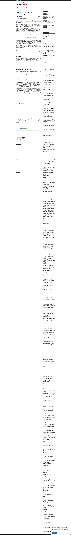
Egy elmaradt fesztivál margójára (51, 432)
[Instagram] (54, 0)
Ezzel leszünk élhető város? (50, 95)
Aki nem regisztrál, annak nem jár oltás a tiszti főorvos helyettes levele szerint (49, 313)
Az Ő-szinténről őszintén (49, 122)
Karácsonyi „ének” (48, 502)
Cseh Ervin (44, 182)
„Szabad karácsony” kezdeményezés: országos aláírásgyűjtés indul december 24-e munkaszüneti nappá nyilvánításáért (51, 21)
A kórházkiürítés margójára (49, 396)
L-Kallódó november (49, 522)
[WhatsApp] (26, 18)
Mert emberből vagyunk (49, 400)
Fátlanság (47, 337)
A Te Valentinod (48, 439)
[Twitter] (23, 18)
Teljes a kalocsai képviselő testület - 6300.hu (48, 341)
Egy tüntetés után (49, 89)
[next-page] (17, 154)
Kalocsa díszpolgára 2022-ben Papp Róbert (49, 125)
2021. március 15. (49, 285)
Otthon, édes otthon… (49, 419)
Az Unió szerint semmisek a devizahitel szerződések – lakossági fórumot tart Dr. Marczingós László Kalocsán (49, 36)
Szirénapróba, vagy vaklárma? (50, 426)
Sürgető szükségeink (49, 444)
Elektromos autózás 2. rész (50, 494)
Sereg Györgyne (45, 466)
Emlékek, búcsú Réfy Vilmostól (50, 338)
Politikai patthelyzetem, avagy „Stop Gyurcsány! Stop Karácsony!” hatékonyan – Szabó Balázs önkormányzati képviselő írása (49, 175)
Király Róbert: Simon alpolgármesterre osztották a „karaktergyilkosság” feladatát (49, 275)
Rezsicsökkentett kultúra (51, 112)
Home (16, 9)
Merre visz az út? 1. (49, 163)
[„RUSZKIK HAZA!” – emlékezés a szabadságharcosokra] (45, 17)
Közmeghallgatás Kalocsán (51, 74)
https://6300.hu (23, 138)
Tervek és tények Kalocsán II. (50, 80)
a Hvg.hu (38, 73)
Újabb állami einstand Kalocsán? (50, 68)
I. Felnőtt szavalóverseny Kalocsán (51, 105)
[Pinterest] (24, 18)
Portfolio (36, 82)
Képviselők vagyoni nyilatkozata (50, 456)
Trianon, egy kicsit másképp (50, 397)
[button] (54, 8)
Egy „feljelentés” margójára (50, 334)
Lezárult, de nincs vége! (49, 453)
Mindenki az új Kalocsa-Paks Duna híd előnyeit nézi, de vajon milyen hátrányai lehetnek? (49, 62)
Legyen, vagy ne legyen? (50, 466)
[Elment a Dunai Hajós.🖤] (20, 148)
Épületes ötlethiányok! (46, 98)
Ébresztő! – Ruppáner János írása (50, 224)
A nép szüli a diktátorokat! (50, 126)
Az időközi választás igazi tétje (51, 361)
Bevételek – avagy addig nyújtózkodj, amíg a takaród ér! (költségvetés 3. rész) (48, 280)
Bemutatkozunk (48, 527)
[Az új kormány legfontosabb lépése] (45, 14)
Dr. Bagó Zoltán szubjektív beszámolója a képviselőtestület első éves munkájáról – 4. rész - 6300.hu (48, 358)
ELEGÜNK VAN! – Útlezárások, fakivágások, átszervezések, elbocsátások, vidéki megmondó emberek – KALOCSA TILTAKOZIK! (48, 208)
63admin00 (18, 16)
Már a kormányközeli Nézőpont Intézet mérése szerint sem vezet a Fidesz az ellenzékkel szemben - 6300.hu (49, 308)
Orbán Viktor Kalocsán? (52, 318)
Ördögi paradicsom (50, 479)
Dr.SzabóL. (44, 105)
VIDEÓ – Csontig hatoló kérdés (47, 135)
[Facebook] (53, 0)
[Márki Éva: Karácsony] (29, 148)
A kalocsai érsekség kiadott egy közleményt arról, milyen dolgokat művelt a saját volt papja (49, 391)
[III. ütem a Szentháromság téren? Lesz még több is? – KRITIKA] (37, 148)
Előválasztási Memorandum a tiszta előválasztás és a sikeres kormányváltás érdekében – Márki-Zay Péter (49, 268)
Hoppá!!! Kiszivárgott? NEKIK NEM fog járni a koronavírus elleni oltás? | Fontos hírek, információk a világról (48, 312)
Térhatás (48, 104)
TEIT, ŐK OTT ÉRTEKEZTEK (50, 47)
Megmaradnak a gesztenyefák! (50, 116)
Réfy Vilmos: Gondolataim (50, 405)
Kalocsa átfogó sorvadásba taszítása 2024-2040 (49, 75)
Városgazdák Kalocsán (49, 278)
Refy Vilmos (44, 405)
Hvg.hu (34, 90)
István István (44, 136)
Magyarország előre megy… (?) (50, 119)
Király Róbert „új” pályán (51, 491)
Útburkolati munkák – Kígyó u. (48, 378)
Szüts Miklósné (45, 37)
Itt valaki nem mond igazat (50, 248)
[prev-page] (16, 154)
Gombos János (45, 410)
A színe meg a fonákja (49, 401)
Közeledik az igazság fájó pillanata (48, 115)
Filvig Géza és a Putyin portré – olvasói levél (50, 129)
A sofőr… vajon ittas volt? (51, 448)
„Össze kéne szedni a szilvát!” (51, 480)
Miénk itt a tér (48, 286)
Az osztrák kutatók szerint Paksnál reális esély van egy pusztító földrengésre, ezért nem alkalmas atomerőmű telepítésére (49, 223)
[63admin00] (16, 16)
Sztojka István (44, 508)
